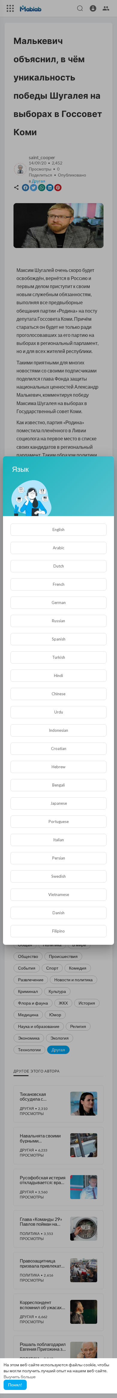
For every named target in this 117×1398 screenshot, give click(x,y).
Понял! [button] (15, 1384)
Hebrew (58, 766)
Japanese (58, 803)
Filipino (58, 931)
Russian (58, 620)
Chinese (58, 693)
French (58, 584)
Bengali (58, 785)
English (58, 529)
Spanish (58, 639)
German (59, 602)
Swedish (58, 876)
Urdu (58, 712)
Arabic (58, 547)
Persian (58, 858)
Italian (58, 839)
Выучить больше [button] (20, 1376)
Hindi (58, 675)
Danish (58, 912)
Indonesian (58, 730)
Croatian (58, 748)
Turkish (58, 657)
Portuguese (59, 821)
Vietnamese (58, 894)
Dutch (58, 566)
